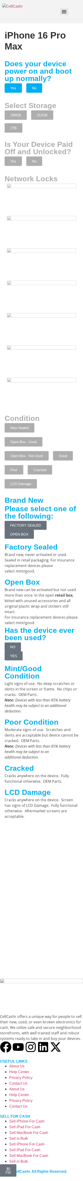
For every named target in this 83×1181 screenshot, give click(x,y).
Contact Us (18, 1083)
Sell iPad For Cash (24, 1127)
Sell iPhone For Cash (26, 1121)
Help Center (19, 1072)
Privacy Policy (21, 1078)
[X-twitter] (55, 1047)
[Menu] (64, 11)
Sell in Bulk (18, 1138)
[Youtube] (18, 1047)
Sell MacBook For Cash (28, 1133)
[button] (13, 88)
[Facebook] (6, 1047)
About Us (16, 1066)
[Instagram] (30, 1047)
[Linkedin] (43, 1047)
